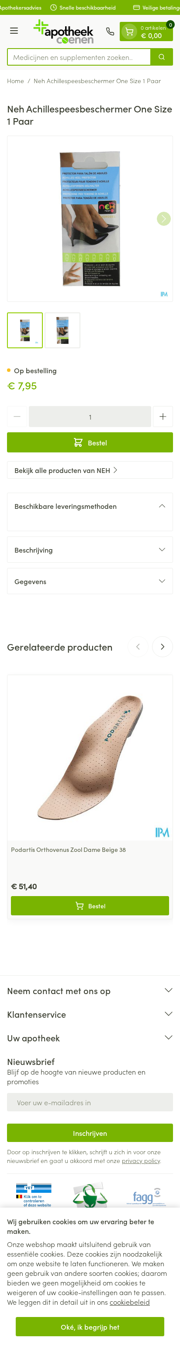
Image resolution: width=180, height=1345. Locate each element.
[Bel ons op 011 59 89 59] (110, 31)
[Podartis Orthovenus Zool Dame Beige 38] (90, 758)
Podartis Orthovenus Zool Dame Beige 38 (68, 849)
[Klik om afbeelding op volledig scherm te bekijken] (90, 218)
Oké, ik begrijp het (90, 1326)
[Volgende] (164, 219)
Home (15, 80)
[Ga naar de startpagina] (63, 31)
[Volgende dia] (162, 646)
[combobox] (79, 57)
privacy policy (141, 1160)
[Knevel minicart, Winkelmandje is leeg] (129, 31)
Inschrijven (90, 1133)
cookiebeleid (130, 1301)
